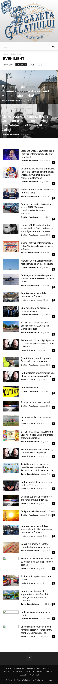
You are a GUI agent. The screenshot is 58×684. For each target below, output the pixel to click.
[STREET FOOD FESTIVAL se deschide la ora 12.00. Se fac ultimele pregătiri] (11, 326)
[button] (5, 46)
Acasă (5, 54)
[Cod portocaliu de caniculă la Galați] (11, 515)
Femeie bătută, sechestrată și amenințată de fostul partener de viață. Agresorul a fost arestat (37, 228)
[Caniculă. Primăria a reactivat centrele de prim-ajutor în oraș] (11, 547)
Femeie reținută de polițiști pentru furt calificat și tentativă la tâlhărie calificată (37, 343)
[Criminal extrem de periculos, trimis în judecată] (11, 311)
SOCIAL (6, 671)
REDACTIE (23, 674)
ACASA (8, 668)
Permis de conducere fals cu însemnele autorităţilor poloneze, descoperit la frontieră (37, 529)
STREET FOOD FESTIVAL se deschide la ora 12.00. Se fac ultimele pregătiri (35, 325)
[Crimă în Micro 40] (11, 391)
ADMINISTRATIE (35, 65)
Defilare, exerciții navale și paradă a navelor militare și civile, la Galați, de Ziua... (37, 278)
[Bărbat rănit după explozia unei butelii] (11, 580)
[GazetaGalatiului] (29, 21)
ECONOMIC (8, 65)
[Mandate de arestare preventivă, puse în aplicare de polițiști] (11, 453)
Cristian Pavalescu (10, 134)
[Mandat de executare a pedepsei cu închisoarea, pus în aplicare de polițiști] (11, 562)
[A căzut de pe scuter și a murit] (11, 406)
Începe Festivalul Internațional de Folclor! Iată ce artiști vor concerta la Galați (37, 246)
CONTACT (34, 674)
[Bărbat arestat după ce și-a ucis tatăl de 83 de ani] (11, 486)
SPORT (40, 671)
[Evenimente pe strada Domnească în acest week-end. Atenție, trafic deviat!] (29, 95)
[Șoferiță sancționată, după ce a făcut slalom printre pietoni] (11, 362)
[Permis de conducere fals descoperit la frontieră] (11, 297)
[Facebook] (29, 658)
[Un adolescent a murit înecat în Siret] (11, 421)
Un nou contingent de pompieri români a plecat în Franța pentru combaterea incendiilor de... (36, 630)
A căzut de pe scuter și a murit (35, 402)
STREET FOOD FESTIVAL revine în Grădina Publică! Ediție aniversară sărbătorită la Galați (37, 435)
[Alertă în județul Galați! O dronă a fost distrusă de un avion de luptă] (11, 264)
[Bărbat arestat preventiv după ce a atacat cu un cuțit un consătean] (11, 376)
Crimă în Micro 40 (29, 387)
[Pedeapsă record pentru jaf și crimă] (11, 615)
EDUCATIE (30, 671)
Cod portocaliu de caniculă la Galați (38, 511)
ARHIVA (49, 671)
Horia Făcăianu (28, 300)
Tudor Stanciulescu (11, 100)
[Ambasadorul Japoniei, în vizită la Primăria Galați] (11, 193)
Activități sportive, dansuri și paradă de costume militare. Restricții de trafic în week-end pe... (38, 467)
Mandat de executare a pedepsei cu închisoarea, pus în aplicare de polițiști (37, 561)
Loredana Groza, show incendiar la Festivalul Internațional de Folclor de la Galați (37, 154)
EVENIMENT (21, 65)
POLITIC (46, 668)
